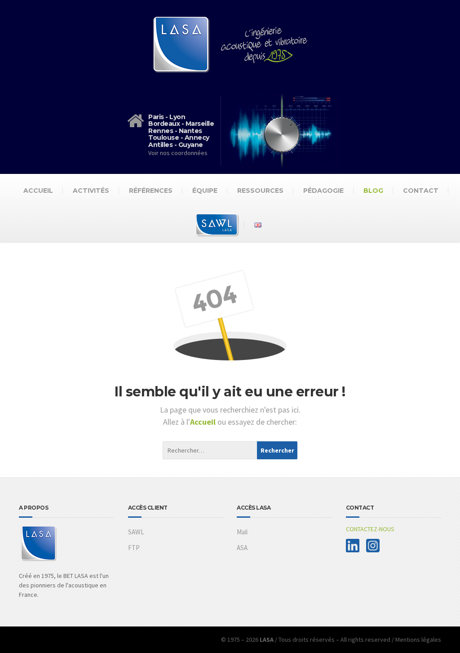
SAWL (136, 532)
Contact (420, 191)
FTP (134, 547)
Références (150, 191)
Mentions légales (418, 639)
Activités (91, 191)
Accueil (38, 191)
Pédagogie (323, 191)
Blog (373, 191)
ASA (242, 547)
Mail (242, 532)
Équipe (204, 191)
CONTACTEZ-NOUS (370, 529)
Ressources (260, 191)
